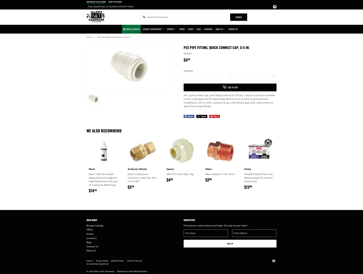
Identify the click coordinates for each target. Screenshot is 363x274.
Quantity (188, 70)
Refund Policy (117, 260)
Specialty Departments (152, 29)
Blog (199, 29)
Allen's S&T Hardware (104, 271)
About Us (220, 29)
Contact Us (233, 29)
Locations (208, 29)
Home (89, 37)
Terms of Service (134, 260)
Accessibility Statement (97, 264)
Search (241, 17)
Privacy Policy (102, 260)
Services (170, 29)
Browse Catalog (133, 29)
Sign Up (230, 243)
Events (191, 29)
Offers (182, 29)
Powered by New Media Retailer (132, 271)
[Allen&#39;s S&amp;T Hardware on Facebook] (274, 261)
